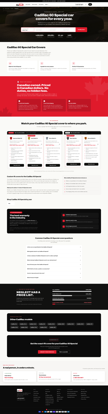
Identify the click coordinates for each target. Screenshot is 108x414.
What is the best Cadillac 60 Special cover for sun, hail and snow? (54, 260)
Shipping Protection (71, 397)
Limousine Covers (37, 397)
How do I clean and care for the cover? (54, 273)
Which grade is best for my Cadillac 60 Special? (54, 251)
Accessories (36, 400)
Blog (58, 400)
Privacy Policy (83, 399)
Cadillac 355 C (70, 324)
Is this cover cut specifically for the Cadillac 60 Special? (54, 247)
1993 (11, 203)
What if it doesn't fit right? (54, 277)
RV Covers (41, 4)
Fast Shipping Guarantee (72, 395)
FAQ (46, 393)
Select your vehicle (47, 351)
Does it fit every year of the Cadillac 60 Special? (54, 264)
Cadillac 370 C (34, 327)
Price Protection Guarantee (72, 391)
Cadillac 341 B (33, 324)
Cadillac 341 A (23, 324)
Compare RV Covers (50, 402)
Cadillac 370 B (24, 327)
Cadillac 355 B (61, 324)
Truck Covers (34, 4)
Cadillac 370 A (14, 327)
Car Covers (28, 4)
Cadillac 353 (42, 324)
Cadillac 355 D (80, 324)
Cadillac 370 (89, 324)
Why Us (58, 391)
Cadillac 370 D (43, 327)
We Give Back (59, 399)
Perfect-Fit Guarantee (71, 393)
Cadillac (11, 8)
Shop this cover (17, 165)
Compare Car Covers (50, 400)
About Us (58, 393)
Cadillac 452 (53, 327)
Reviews (58, 395)
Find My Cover (81, 29)
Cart (90, 4)
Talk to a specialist (63, 351)
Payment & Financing (49, 399)
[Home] (3, 8)
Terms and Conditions (85, 397)
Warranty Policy (84, 391)
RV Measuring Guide (49, 397)
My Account (48, 391)
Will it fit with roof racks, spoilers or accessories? (54, 269)
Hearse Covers (36, 399)
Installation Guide (49, 395)
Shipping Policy (84, 395)
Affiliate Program (60, 397)
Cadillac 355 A (51, 324)
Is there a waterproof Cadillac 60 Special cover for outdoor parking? (54, 255)
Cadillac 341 (14, 324)
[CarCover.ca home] (20, 4)
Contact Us (48, 404)
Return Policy (83, 393)
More (46, 4)
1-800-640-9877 (20, 398)
